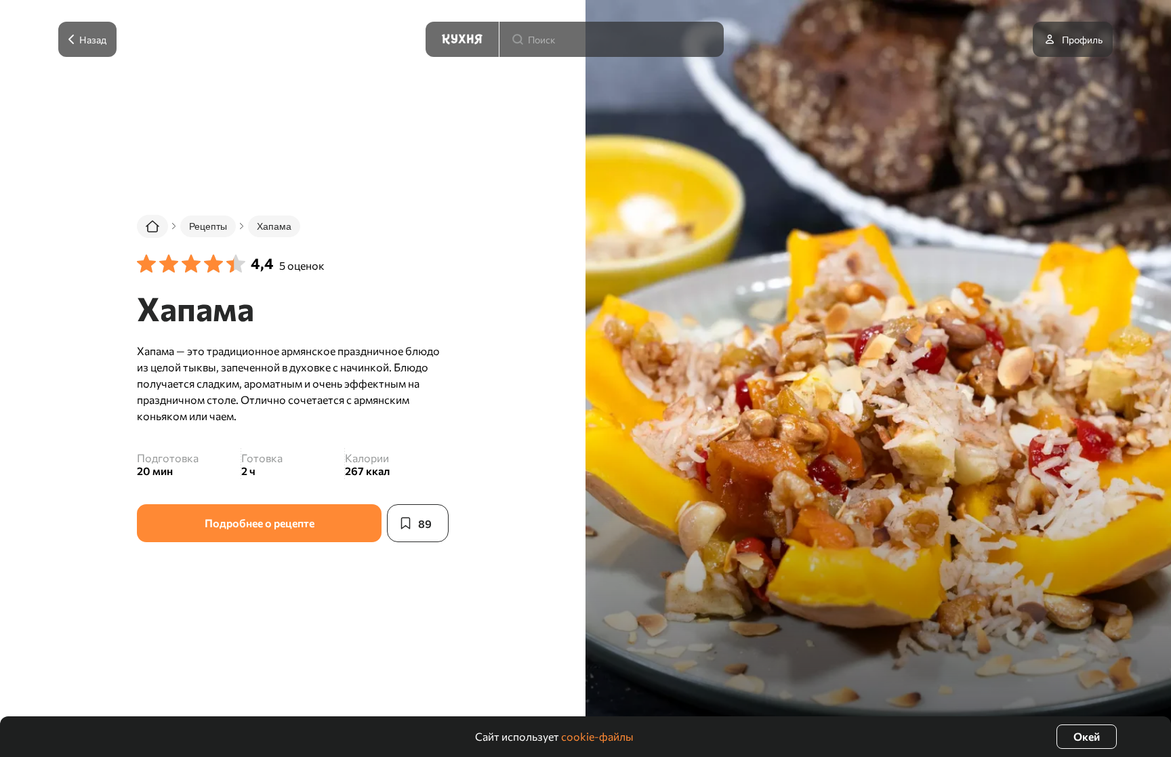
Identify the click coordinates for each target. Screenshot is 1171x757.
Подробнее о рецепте (259, 522)
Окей (1086, 736)
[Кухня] (462, 39)
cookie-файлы (597, 736)
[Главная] (152, 226)
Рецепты (208, 226)
